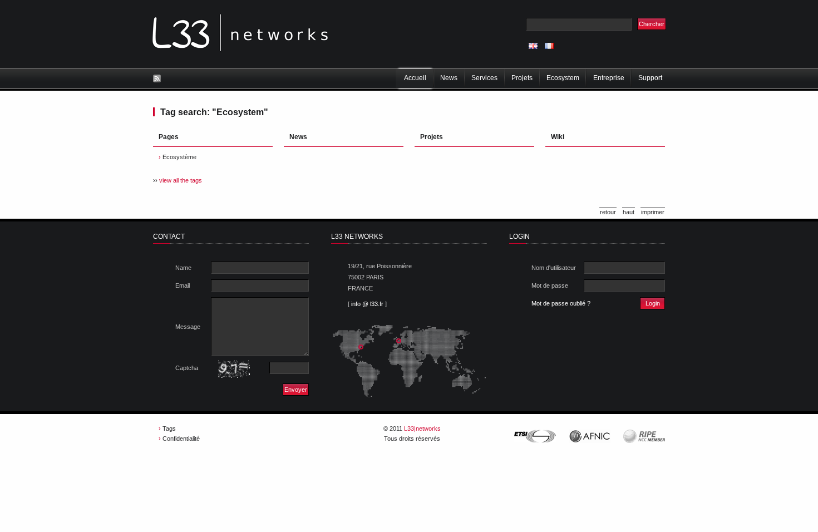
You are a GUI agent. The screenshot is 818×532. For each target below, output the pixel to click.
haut (628, 212)
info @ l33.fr (367, 304)
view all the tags (180, 180)
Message (187, 326)
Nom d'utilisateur (553, 267)
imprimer (652, 212)
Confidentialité (181, 438)
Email (182, 285)
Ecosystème (179, 157)
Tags (169, 428)
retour (608, 212)
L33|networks (422, 428)
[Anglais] (533, 46)
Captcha (186, 367)
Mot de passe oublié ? (560, 303)
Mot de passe (549, 285)
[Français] (549, 46)
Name (183, 267)
